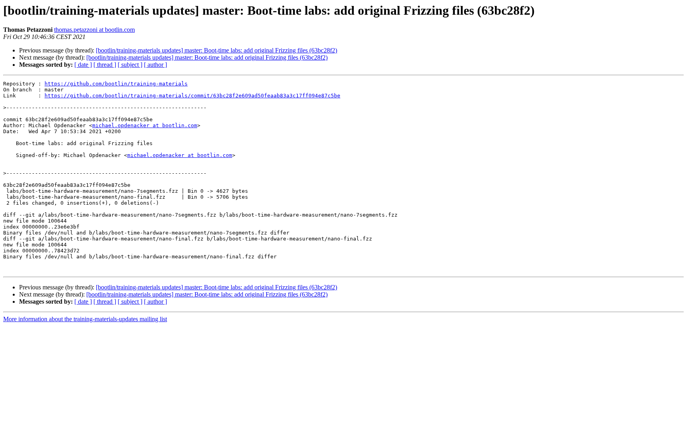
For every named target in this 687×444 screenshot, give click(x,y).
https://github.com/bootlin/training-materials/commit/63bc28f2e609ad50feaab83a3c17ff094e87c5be (192, 96)
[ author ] (155, 64)
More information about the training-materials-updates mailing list (85, 319)
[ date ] (83, 64)
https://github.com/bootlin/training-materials (116, 84)
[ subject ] (130, 64)
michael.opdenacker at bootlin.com (144, 125)
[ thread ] (104, 64)
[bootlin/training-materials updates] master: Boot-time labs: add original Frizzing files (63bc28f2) (216, 50)
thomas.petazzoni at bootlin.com (94, 29)
